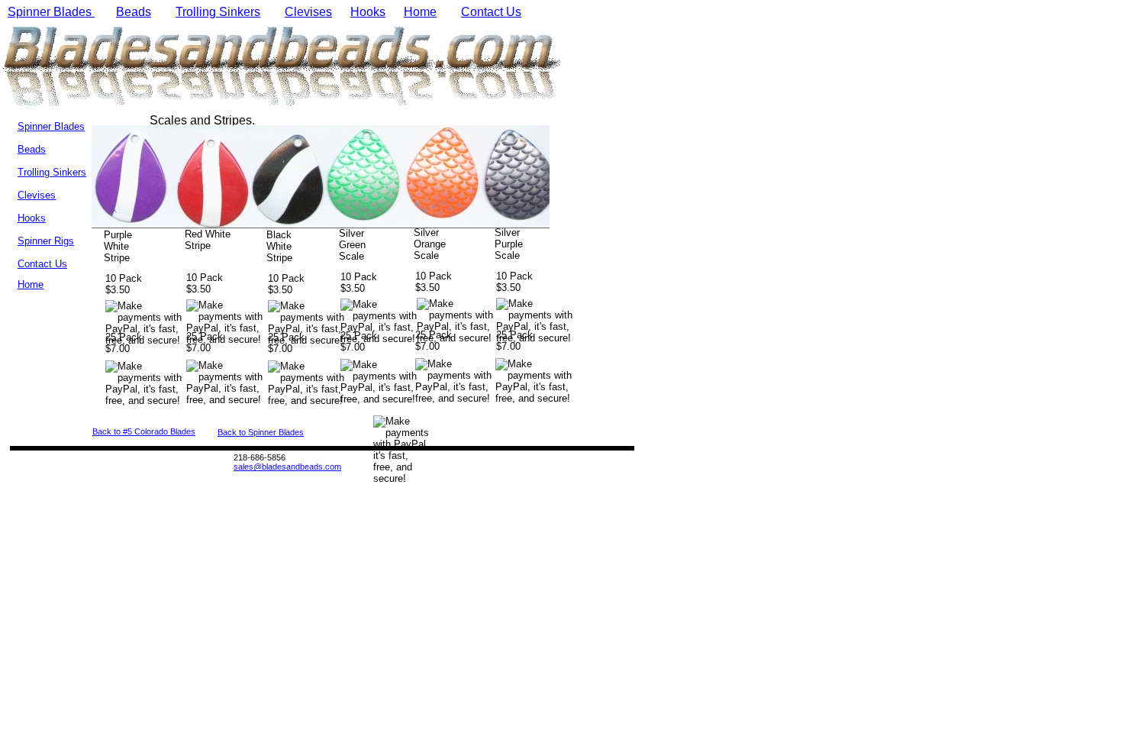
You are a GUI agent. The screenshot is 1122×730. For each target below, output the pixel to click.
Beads (133, 11)
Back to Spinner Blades (261, 432)
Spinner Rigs (46, 241)
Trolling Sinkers (218, 11)
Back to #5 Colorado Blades (143, 431)
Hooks (367, 11)
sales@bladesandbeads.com (287, 466)
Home (420, 11)
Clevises (308, 11)
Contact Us (491, 11)
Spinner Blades (51, 11)
